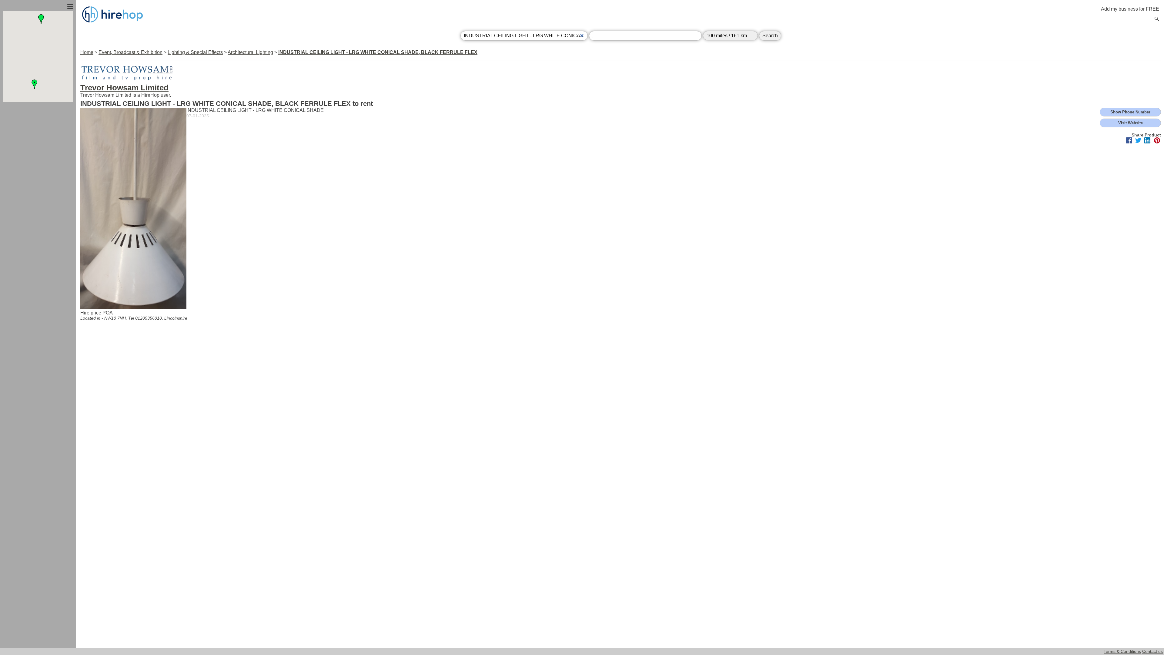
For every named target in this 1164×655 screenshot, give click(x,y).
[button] (34, 84)
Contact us (1152, 651)
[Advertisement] (38, 167)
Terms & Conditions (1122, 651)
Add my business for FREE (1130, 9)
